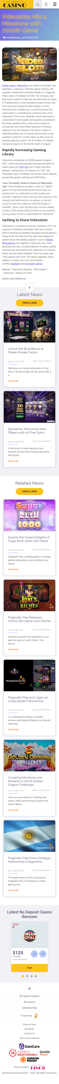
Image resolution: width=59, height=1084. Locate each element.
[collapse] (37, 4)
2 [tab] (27, 976)
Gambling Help (29, 1007)
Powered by (27, 1016)
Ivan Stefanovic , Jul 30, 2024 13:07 (21, 37)
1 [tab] (23, 976)
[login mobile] (46, 4)
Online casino (9, 85)
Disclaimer (29, 1029)
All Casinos (29, 1002)
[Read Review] (42, 953)
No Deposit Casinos (29, 996)
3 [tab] (31, 976)
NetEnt (49, 239)
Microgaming (8, 243)
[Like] (34, 953)
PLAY (29, 968)
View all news (29, 303)
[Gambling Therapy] (29, 1059)
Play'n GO (23, 167)
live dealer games (34, 263)
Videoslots (22, 85)
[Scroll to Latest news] (29, 287)
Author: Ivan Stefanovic (14, 278)
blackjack (15, 263)
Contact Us (29, 1033)
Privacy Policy (29, 1024)
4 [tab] (36, 976)
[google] (29, 988)
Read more (13, 381)
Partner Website (22, 1067)
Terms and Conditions (29, 1038)
